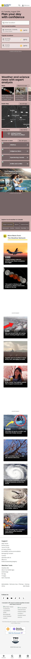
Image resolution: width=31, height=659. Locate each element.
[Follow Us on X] (23, 598)
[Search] (19, 5)
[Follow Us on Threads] (19, 598)
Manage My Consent (7, 553)
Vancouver (6, 228)
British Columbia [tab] (8, 224)
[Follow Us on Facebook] (4, 598)
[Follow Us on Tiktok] (15, 598)
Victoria (17, 228)
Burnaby (23, 228)
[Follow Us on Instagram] (8, 598)
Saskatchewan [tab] (25, 224)
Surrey (12, 228)
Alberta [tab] (17, 224)
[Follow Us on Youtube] (12, 598)
